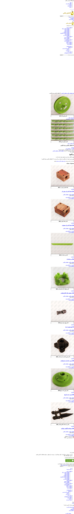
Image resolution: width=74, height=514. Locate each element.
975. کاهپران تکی (70, 143)
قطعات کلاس (69, 93)
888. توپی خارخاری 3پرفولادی (67, 360)
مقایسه (70, 498)
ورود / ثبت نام (69, 499)
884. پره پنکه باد (70, 259)
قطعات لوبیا (67, 34)
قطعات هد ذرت (66, 35)
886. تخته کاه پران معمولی (68, 225)
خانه (73, 93)
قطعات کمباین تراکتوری (64, 33)
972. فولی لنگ (71, 117)
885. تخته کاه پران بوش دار (68, 191)
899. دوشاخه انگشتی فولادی (67, 428)
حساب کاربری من (65, 48)
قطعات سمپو (66, 37)
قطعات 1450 (66, 30)
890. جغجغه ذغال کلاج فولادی (67, 293)
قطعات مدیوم (66, 38)
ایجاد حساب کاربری (70, 507)
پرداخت (67, 49)
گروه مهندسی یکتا (64, 464)
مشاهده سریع (71, 198)
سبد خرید (67, 50)
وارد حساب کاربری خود (60, 161)
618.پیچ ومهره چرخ (69, 327)
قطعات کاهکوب (66, 32)
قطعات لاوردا (66, 40)
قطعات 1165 (66, 29)
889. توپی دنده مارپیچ (69, 394)
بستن (73, 503)
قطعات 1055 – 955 (65, 28)
